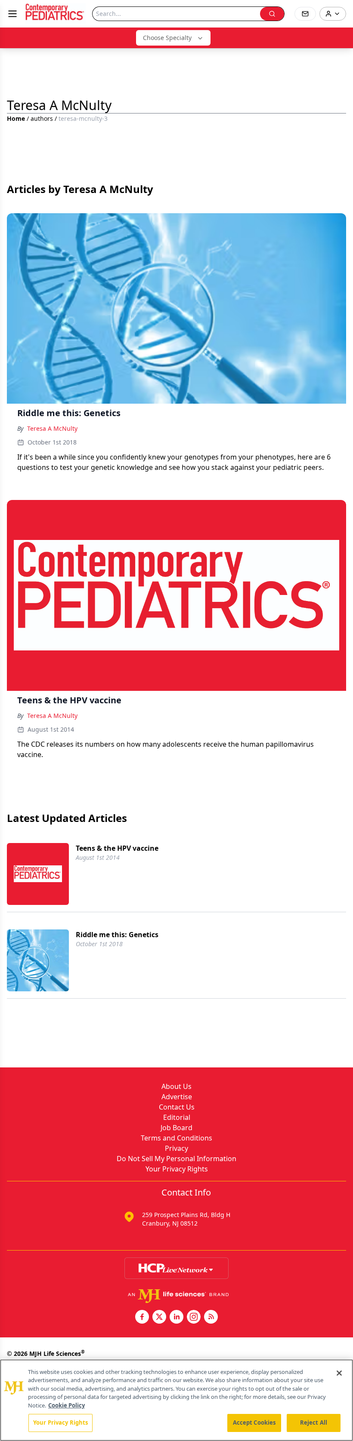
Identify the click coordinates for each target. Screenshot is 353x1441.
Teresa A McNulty (52, 428)
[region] (176, 1400)
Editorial (176, 1117)
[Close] (339, 1373)
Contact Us (177, 1107)
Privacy (176, 1148)
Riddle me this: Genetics (117, 934)
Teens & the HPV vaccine (117, 848)
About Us (176, 1086)
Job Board (176, 1127)
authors (42, 118)
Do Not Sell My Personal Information (176, 1158)
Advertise (176, 1096)
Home (16, 118)
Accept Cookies (254, 1422)
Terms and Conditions (176, 1138)
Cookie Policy (66, 1405)
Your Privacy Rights (177, 1169)
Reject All (313, 1422)
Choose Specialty (167, 38)
